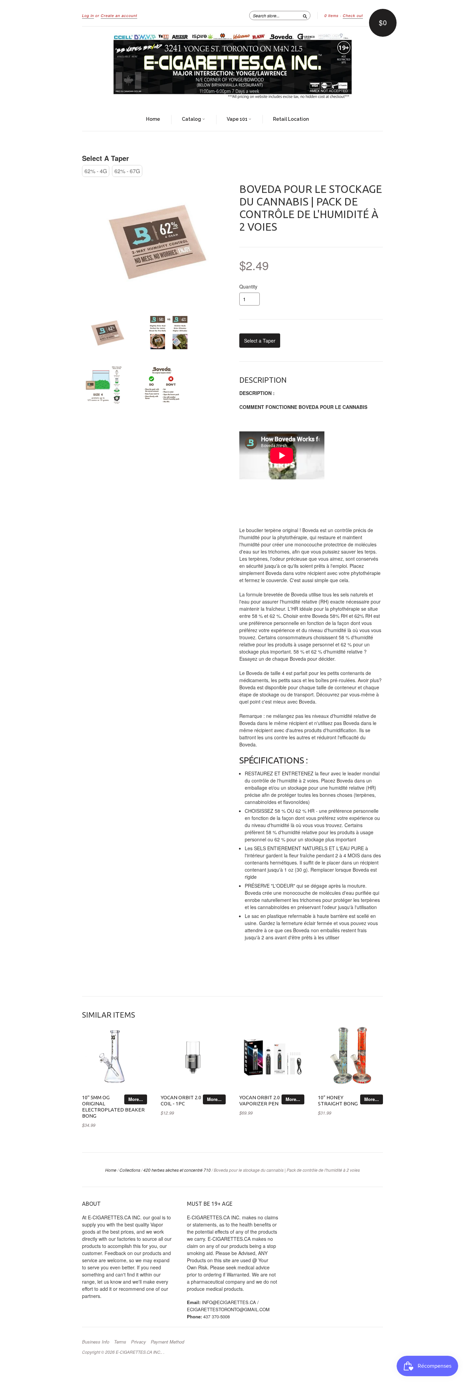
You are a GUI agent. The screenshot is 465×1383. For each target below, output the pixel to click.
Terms (120, 1341)
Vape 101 (237, 119)
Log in (88, 15)
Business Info (95, 1341)
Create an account (119, 15)
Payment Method (167, 1341)
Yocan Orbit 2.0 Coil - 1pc (181, 1100)
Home (153, 119)
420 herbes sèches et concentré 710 (177, 1170)
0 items (331, 15)
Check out (353, 15)
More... (135, 1099)
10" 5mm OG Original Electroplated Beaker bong (113, 1106)
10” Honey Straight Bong (338, 1100)
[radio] (95, 171)
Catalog (192, 119)
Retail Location (291, 119)
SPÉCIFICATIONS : (273, 760)
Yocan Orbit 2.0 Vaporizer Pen (259, 1100)
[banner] (232, 67)
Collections (129, 1170)
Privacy (138, 1341)
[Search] (305, 15)
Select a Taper (105, 158)
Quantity (248, 286)
